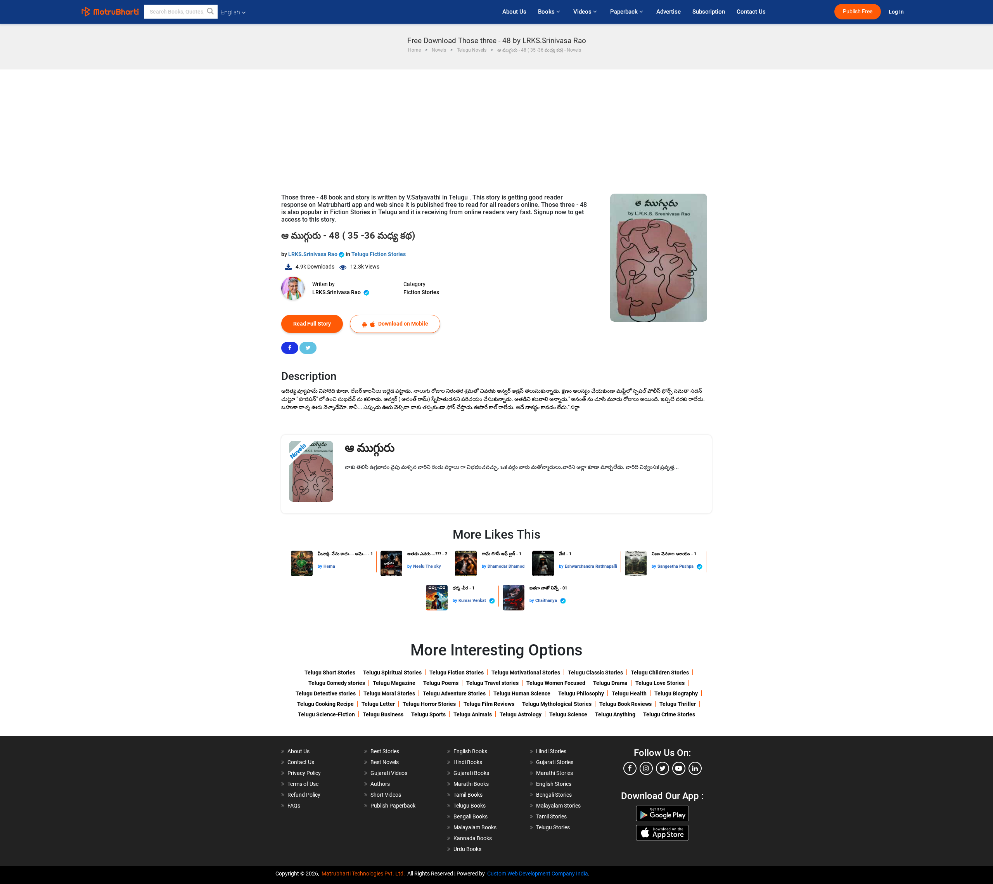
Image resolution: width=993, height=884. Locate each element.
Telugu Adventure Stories (454, 693)
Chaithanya (546, 600)
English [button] (230, 12)
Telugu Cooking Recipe (325, 704)
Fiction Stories (421, 292)
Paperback (624, 11)
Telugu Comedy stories (336, 683)
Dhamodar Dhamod (506, 566)
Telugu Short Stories (329, 672)
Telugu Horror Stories (429, 704)
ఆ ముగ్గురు (369, 447)
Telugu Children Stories (660, 672)
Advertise (668, 11)
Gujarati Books (471, 773)
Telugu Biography (676, 693)
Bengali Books (470, 816)
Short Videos (385, 795)
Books (547, 11)
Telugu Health (629, 693)
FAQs (293, 806)
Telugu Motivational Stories (525, 672)
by (321, 566)
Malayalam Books (474, 827)
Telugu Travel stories (492, 683)
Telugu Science (568, 714)
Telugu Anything (615, 714)
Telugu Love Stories (660, 683)
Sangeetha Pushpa (676, 566)
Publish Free (857, 11)
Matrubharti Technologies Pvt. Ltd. (364, 873)
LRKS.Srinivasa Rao (313, 254)
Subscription (708, 11)
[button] (211, 12)
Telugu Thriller (677, 704)
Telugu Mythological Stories (557, 704)
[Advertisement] (496, 127)
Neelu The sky (427, 566)
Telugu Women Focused (555, 683)
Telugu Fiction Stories (378, 254)
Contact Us (751, 11)
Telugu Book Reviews (625, 704)
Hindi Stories (551, 751)
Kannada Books (472, 838)
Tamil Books (468, 795)
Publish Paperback (392, 806)
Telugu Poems (440, 683)
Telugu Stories (553, 827)
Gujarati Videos (388, 773)
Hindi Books (467, 762)
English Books (470, 751)
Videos (583, 11)
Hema (329, 566)
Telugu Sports (428, 714)
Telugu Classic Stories (595, 672)
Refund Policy (303, 795)
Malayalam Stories (558, 806)
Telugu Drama (610, 683)
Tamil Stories (551, 816)
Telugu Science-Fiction (326, 714)
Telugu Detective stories (326, 693)
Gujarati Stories (554, 762)
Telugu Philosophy (581, 693)
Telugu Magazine (394, 683)
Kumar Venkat (472, 600)
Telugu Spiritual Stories (392, 672)
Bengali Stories (554, 795)
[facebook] (630, 768)
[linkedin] (695, 768)
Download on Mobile (402, 324)
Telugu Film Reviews (489, 704)
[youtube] (678, 768)
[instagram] (646, 768)
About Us (514, 11)
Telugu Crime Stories (669, 714)
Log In (897, 12)
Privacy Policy (304, 773)
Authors (380, 784)
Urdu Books (467, 849)
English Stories (553, 784)
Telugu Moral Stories (389, 693)
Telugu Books (469, 806)
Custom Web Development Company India (537, 873)
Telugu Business (383, 714)
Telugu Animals (472, 714)
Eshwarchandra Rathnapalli (591, 566)
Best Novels (384, 762)
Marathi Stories (554, 773)
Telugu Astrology (520, 714)
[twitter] (662, 768)
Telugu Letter (378, 704)
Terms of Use (302, 784)
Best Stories (384, 751)
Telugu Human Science (521, 693)
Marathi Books (471, 784)
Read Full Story (312, 324)
